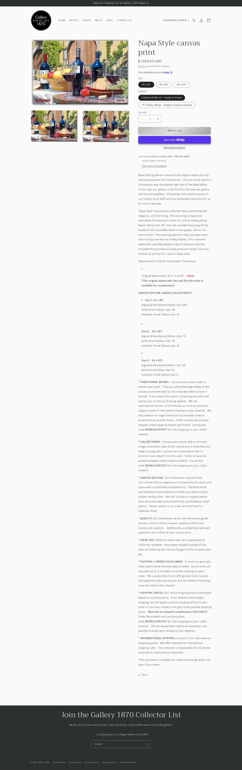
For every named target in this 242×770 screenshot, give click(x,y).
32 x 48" (163, 84)
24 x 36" (146, 84)
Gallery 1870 (43, 762)
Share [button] (145, 674)
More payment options (174, 148)
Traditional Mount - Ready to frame (162, 97)
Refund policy (59, 762)
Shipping (142, 66)
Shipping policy (109, 762)
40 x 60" (182, 84)
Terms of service (92, 762)
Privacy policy (75, 762)
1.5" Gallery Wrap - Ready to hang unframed (167, 105)
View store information (154, 166)
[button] (194, 20)
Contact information (128, 762)
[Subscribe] (146, 744)
